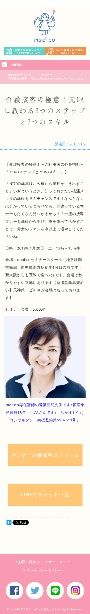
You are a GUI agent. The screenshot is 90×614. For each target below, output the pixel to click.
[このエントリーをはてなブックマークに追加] (9, 523)
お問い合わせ (29, 562)
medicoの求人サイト (21, 74)
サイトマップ (59, 562)
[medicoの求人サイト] (45, 41)
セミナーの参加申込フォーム (45, 455)
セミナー (46, 74)
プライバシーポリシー (44, 570)
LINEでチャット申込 (45, 494)
